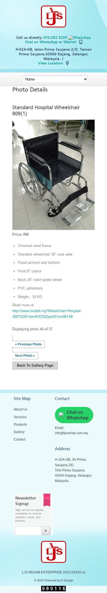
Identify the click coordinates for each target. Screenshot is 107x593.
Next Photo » (25, 356)
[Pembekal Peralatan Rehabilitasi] (53, 26)
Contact (19, 439)
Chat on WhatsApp (78, 415)
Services (20, 417)
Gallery (19, 432)
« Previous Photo (28, 344)
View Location (50, 63)
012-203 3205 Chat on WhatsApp (47, 40)
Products (20, 424)
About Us (20, 409)
